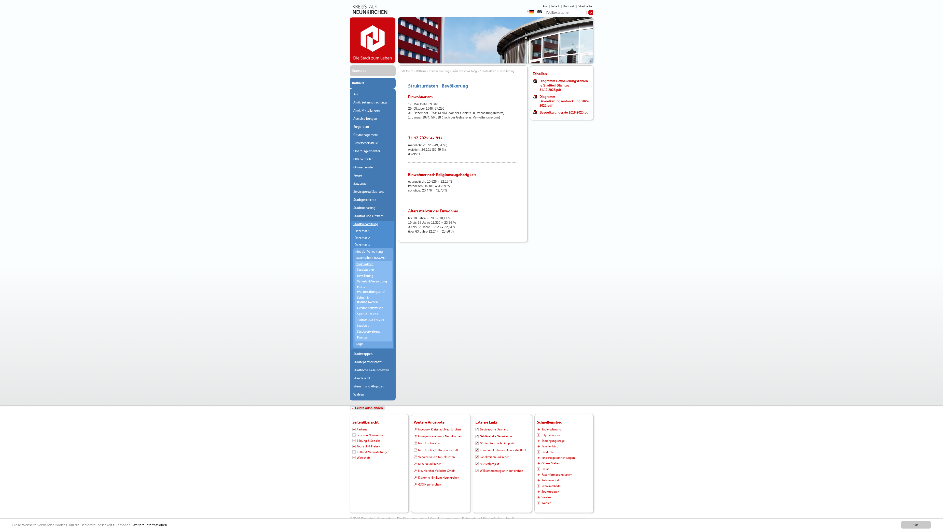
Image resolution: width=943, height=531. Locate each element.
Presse (357, 175)
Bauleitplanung (551, 429)
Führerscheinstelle (365, 143)
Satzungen (360, 184)
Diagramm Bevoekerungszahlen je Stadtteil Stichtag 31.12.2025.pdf (564, 85)
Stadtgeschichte (364, 200)
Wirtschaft (363, 457)
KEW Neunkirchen (430, 464)
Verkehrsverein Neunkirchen (436, 457)
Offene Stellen (363, 159)
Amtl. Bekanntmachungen (371, 102)
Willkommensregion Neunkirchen (501, 470)
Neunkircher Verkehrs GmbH (436, 470)
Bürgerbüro (361, 127)
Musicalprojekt (489, 464)
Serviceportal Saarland (369, 192)
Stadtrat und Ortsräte (368, 216)
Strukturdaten (365, 264)
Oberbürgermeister (366, 151)
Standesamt (361, 378)
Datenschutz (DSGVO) (371, 258)
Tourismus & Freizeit (370, 320)
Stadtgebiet (365, 270)
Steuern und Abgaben (368, 386)
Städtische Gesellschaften (371, 370)
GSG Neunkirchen (429, 484)
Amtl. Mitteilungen (366, 111)
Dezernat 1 (362, 231)
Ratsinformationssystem (556, 474)
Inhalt (555, 6)
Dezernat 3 (362, 245)
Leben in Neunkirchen (371, 435)
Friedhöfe (547, 452)
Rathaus (358, 83)
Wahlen (358, 395)
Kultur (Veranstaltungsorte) (371, 290)
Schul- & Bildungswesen (367, 300)
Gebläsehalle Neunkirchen (496, 436)
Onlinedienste (363, 167)
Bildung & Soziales (368, 440)
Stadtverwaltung (365, 224)
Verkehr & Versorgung (372, 281)
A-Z (544, 6)
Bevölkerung (365, 276)
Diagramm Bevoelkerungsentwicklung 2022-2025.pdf (564, 101)
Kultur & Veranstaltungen (373, 452)
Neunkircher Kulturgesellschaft (438, 450)
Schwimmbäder (551, 486)
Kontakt (568, 6)
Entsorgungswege (553, 440)
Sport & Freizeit (367, 314)
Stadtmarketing (364, 208)
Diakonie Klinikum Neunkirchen (438, 477)
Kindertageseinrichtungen (558, 457)
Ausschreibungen (365, 119)
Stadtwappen (363, 354)
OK (916, 524)
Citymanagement (365, 135)
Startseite (585, 6)
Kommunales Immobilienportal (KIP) (503, 450)
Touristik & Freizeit (368, 446)
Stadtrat (363, 326)
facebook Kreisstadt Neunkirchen (439, 429)
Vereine (546, 497)
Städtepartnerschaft (367, 362)
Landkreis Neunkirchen (495, 457)
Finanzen (363, 337)
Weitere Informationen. (150, 524)
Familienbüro (549, 446)
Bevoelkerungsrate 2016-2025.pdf (564, 112)
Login (359, 344)
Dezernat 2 (362, 238)
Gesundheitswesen (370, 308)
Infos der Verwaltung (369, 252)
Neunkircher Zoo (429, 443)
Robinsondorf (550, 480)
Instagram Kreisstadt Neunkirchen (440, 436)
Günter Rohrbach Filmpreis (497, 443)
